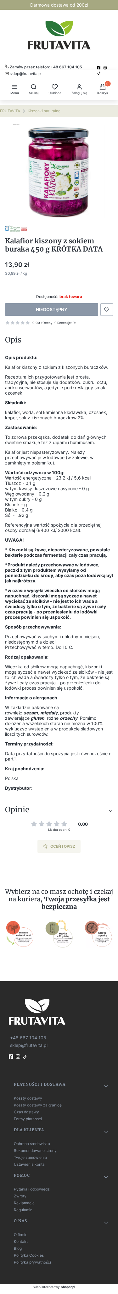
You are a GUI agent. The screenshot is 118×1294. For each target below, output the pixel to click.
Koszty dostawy (28, 1098)
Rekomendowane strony (35, 1150)
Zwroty (20, 1196)
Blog (18, 1248)
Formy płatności (28, 1118)
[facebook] (99, 68)
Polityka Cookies (29, 1255)
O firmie (20, 1234)
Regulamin (23, 1209)
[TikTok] (99, 73)
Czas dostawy (26, 1112)
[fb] (11, 1056)
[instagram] (105, 68)
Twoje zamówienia (30, 1157)
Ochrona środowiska (32, 1143)
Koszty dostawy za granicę (38, 1105)
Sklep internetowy (54, 1287)
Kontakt (21, 1241)
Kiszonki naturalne (44, 111)
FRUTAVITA (10, 111)
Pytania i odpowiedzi (32, 1189)
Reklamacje (24, 1203)
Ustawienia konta (29, 1164)
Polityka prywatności (32, 1262)
